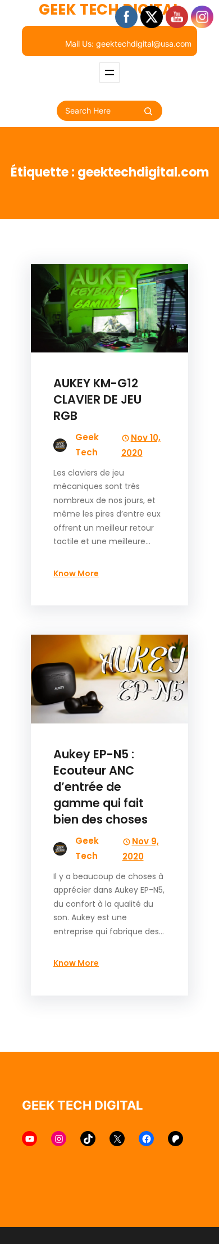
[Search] (148, 111)
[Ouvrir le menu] (109, 72)
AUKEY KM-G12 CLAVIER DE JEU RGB (97, 399)
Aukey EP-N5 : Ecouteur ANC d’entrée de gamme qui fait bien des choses (100, 786)
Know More (76, 573)
